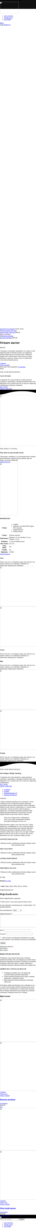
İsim (2, 930)
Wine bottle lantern (8, 1208)
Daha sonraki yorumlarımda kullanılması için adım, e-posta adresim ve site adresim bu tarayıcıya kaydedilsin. (18, 938)
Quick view (3, 1094)
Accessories (11, 329)
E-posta (3, 934)
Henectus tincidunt (6, 338)
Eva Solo (8, 881)
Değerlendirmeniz (6, 914)
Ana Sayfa (3, 329)
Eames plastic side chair (7, 332)
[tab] (20, 789)
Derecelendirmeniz (6, 910)
